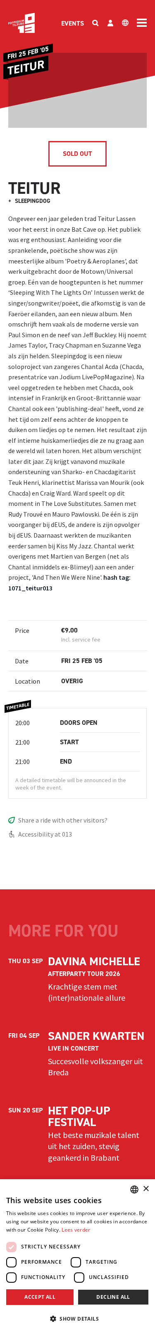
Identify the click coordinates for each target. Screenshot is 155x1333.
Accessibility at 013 (45, 834)
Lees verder (76, 1229)
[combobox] (134, 1189)
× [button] (146, 1189)
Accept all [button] (39, 1296)
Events (72, 23)
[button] (77, 1319)
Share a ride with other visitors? (62, 820)
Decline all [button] (113, 1296)
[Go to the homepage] (21, 23)
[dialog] (77, 1256)
